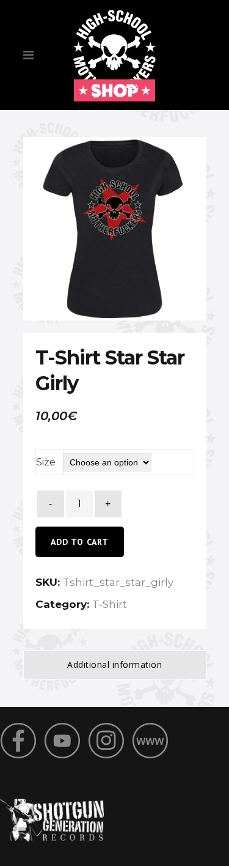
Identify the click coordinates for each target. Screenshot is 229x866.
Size (46, 462)
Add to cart (80, 541)
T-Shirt (109, 604)
